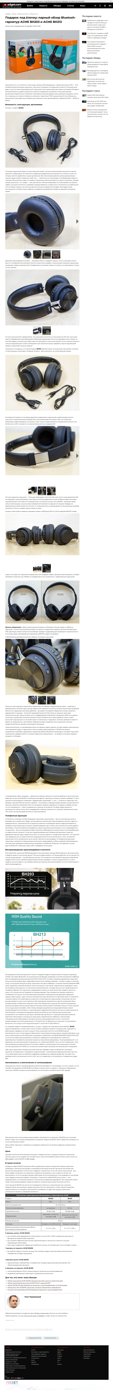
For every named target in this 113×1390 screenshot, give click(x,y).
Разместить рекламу (12, 1364)
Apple (59, 1352)
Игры (82, 6)
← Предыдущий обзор (34, 1338)
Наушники (25, 1329)
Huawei (59, 1356)
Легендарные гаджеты (38, 1354)
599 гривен (30, 1159)
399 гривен (9, 1159)
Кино (33, 1360)
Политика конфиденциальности (15, 1357)
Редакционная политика (13, 1352)
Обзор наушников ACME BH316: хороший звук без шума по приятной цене (35, 1281)
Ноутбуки (86, 1358)
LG (58, 1362)
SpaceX (33, 1362)
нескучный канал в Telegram (34, 1316)
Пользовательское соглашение (15, 1368)
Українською (9, 1372)
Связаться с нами (11, 1362)
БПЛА (33, 1350)
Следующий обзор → (51, 1338)
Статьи (70, 6)
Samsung (60, 1350)
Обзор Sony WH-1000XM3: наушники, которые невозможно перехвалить (34, 1287)
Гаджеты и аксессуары (13, 1329)
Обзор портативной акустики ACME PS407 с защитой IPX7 (29, 1283)
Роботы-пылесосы (89, 1352)
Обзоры (57, 6)
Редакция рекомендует (39, 1356)
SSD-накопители (88, 1350)
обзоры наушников (41, 1313)
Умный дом (35, 1364)
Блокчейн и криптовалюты (40, 1352)
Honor (59, 1358)
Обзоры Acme (41, 1329)
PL (6, 1376)
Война (30, 6)
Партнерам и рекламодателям (15, 1366)
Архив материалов (11, 1360)
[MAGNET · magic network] (12, 1383)
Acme (32, 1329)
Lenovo (59, 1364)
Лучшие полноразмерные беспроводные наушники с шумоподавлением (35, 1290)
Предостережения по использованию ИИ (12, 1354)
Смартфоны (87, 1354)
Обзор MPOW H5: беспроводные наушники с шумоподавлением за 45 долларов (37, 1285)
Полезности (35, 1358)
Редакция (8, 1350)
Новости (43, 6)
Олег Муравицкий (17, 26)
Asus (58, 1360)
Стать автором (10, 1370)
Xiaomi (59, 1354)
